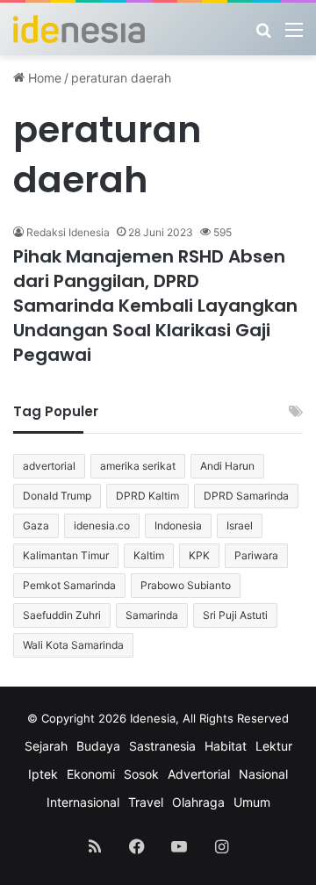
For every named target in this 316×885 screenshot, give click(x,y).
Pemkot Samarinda (69, 585)
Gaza (36, 525)
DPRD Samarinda (246, 495)
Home (43, 77)
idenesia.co (102, 525)
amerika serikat (138, 465)
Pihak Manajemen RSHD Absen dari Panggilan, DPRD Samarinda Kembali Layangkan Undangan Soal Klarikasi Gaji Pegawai (155, 305)
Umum (251, 802)
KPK (199, 555)
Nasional (263, 773)
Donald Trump (57, 495)
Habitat (226, 745)
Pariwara (256, 555)
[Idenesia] (79, 29)
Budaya (98, 745)
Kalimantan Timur (66, 555)
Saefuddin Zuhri (62, 615)
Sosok (141, 773)
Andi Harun (227, 465)
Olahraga (198, 802)
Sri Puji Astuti (235, 615)
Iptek (43, 773)
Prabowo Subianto (185, 585)
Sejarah (46, 745)
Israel (239, 525)
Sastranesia (162, 745)
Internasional (83, 802)
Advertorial (199, 773)
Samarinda (152, 615)
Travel (145, 802)
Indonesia (178, 525)
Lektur (273, 745)
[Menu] (294, 35)
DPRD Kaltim (147, 495)
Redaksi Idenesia (68, 232)
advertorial (49, 465)
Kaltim (148, 555)
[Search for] (263, 35)
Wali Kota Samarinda (73, 644)
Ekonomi (91, 773)
